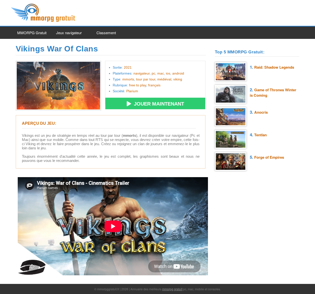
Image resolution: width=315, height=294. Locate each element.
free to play (137, 85)
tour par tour (145, 79)
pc (153, 73)
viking (177, 79)
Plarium (132, 91)
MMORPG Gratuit (32, 32)
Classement (106, 32)
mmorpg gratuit (172, 289)
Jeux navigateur (69, 32)
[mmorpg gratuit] (44, 21)
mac (160, 73)
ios (168, 73)
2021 (128, 67)
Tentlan (260, 135)
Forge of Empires (269, 157)
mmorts (128, 79)
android (178, 73)
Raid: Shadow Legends (274, 67)
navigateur (141, 73)
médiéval (164, 79)
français (154, 85)
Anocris (261, 112)
